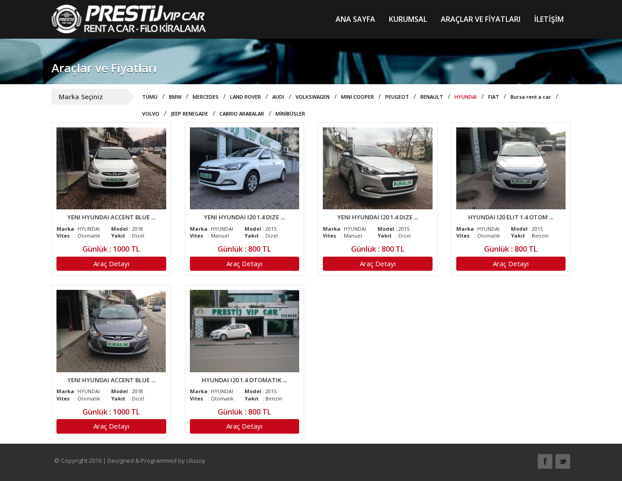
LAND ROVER (245, 96)
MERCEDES (206, 96)
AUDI (278, 96)
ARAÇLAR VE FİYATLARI (480, 19)
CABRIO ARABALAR (241, 113)
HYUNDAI (465, 96)
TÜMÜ (150, 96)
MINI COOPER (357, 96)
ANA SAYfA (355, 19)
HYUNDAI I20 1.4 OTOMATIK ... (244, 380)
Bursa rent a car (530, 96)
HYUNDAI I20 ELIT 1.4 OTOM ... (510, 217)
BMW (175, 96)
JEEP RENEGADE (189, 113)
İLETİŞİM (549, 19)
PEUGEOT (397, 96)
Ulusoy (195, 460)
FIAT (493, 96)
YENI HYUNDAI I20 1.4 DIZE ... (244, 217)
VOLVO (150, 113)
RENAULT (431, 96)
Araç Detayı (111, 263)
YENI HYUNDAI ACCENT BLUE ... (111, 217)
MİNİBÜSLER (290, 113)
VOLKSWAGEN (313, 96)
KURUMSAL (408, 19)
